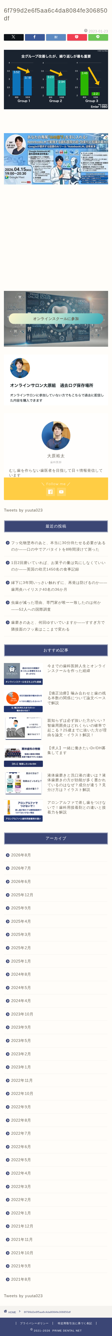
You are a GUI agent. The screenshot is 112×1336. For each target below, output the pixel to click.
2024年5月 (21, 987)
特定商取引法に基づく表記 (75, 1323)
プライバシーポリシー (34, 1323)
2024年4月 (21, 1000)
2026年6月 (21, 881)
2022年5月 (21, 1160)
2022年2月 (21, 1199)
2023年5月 (21, 1040)
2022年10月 (22, 1093)
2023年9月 (21, 1027)
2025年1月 (21, 961)
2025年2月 (21, 948)
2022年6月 (21, 1146)
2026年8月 (21, 855)
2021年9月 (21, 1266)
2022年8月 (21, 1120)
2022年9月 (21, 1107)
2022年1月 (21, 1213)
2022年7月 (21, 1133)
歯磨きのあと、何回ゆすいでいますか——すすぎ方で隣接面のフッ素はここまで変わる (58, 626)
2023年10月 (22, 1014)
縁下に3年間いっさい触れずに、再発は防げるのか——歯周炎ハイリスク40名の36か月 (59, 586)
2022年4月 (21, 1173)
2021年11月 (22, 1239)
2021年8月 (21, 1279)
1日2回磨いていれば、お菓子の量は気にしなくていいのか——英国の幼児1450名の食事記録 (58, 566)
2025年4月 (21, 921)
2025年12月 (22, 895)
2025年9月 (21, 908)
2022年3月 (21, 1186)
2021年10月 (22, 1253)
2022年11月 (22, 1080)
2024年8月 (21, 974)
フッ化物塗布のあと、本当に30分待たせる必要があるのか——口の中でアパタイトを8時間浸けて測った (58, 546)
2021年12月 (22, 1226)
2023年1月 (21, 1067)
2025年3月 (21, 934)
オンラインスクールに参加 (56, 319)
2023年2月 (21, 1054)
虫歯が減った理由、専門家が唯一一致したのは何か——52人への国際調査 (56, 606)
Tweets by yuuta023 (23, 510)
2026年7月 (21, 868)
